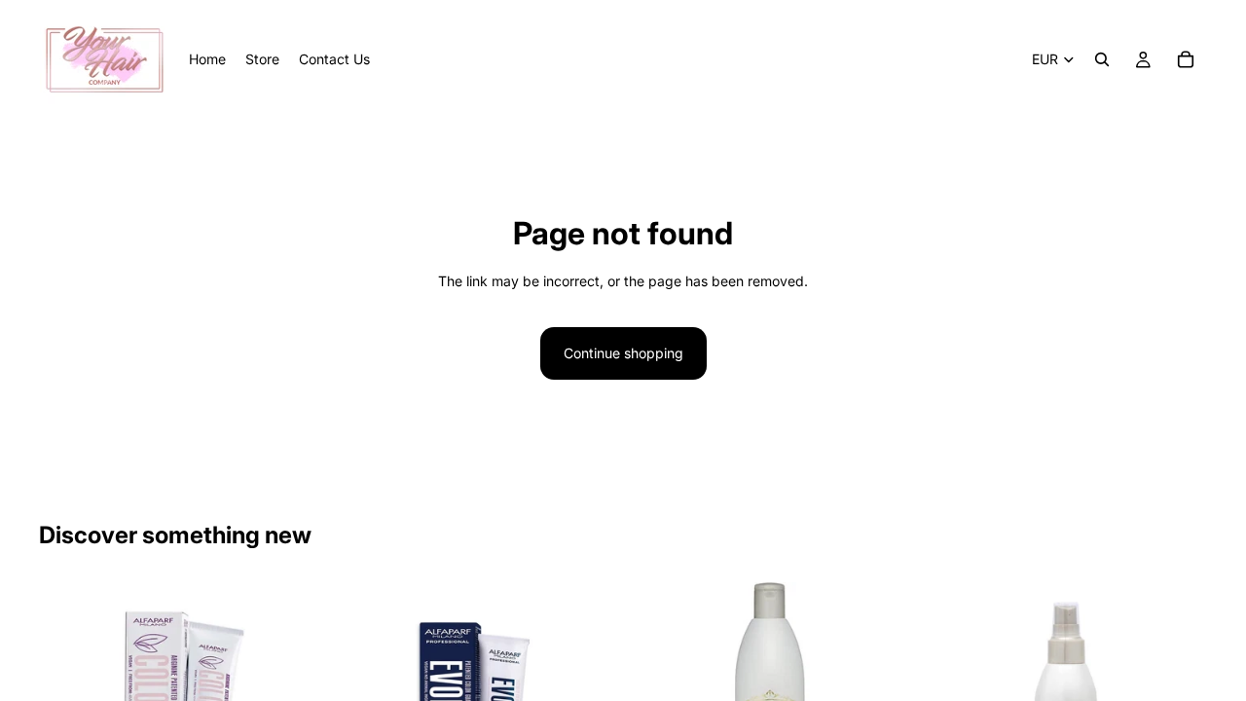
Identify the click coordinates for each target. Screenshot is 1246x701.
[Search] (1102, 59)
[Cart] (1185, 59)
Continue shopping (623, 353)
